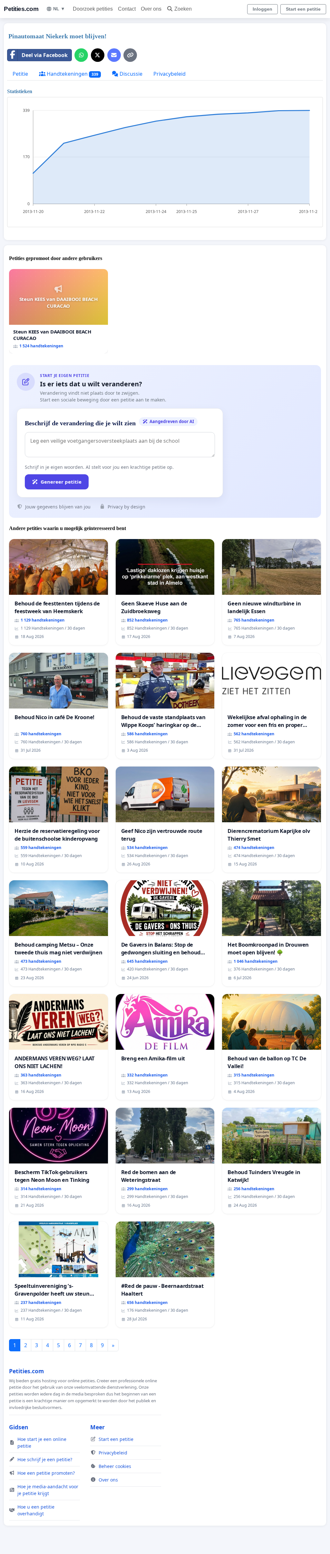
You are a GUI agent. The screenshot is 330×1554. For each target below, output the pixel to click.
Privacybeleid (169, 73)
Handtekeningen (71, 73)
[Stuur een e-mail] (114, 55)
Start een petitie (303, 9)
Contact (127, 9)
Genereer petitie (61, 481)
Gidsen (18, 1427)
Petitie (20, 73)
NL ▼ (59, 8)
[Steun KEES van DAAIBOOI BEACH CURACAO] (58, 311)
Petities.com (21, 8)
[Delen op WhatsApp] (81, 55)
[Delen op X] (97, 55)
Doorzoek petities (93, 9)
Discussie (130, 73)
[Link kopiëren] (130, 55)
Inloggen (262, 9)
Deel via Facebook (45, 55)
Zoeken (183, 9)
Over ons (151, 9)
